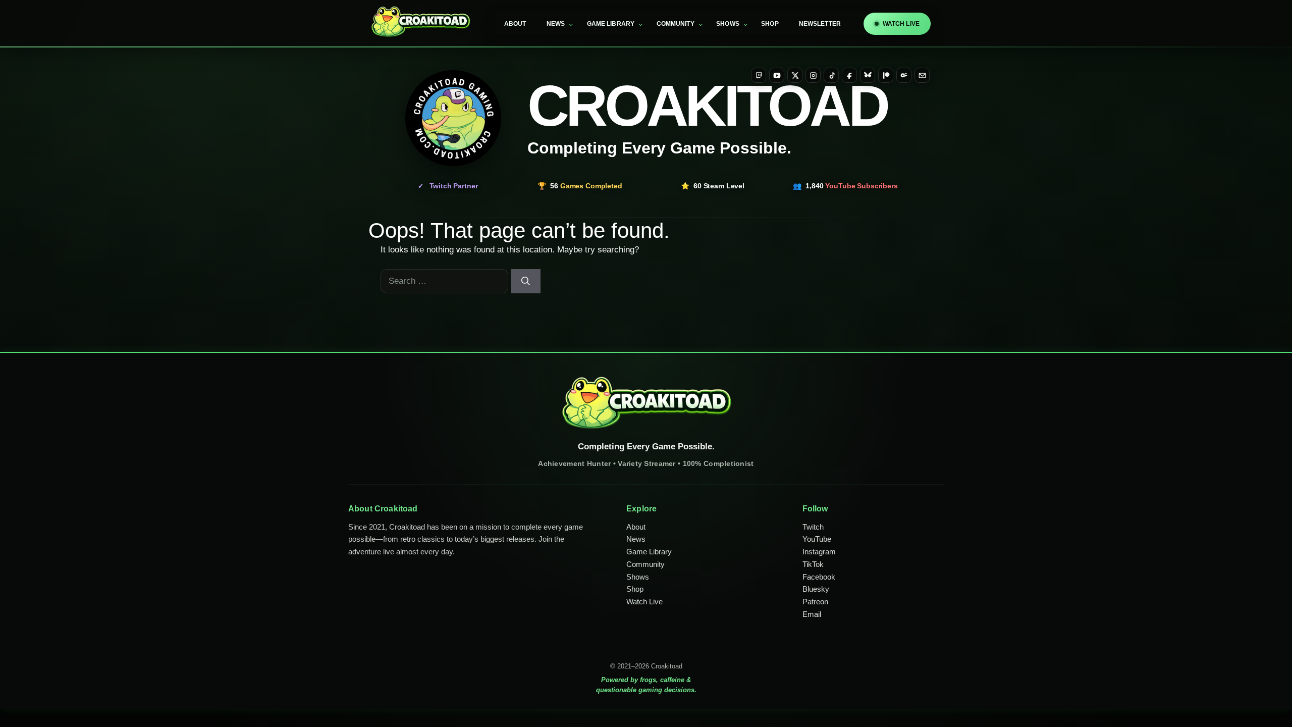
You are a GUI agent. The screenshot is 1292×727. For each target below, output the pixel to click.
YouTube (816, 539)
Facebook (818, 577)
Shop (770, 23)
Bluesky (815, 589)
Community (675, 23)
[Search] (526, 281)
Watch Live (644, 601)
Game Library (611, 23)
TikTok (813, 564)
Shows (727, 23)
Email (811, 614)
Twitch (813, 527)
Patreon (815, 601)
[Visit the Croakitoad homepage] (453, 118)
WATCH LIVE (901, 23)
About (515, 23)
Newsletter (820, 23)
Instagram (819, 551)
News (556, 23)
